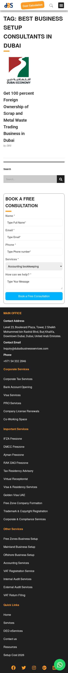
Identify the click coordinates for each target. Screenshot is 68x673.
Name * (10, 216)
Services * (12, 259)
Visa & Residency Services (20, 487)
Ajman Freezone (13, 455)
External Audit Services (17, 587)
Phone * (10, 245)
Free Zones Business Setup (20, 539)
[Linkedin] (54, 667)
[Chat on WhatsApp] (60, 665)
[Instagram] (34, 667)
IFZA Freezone (12, 439)
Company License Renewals (21, 411)
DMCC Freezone (13, 447)
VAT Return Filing (14, 595)
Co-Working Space (15, 419)
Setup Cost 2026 (13, 655)
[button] (61, 5)
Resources (10, 647)
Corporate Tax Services (17, 379)
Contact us (10, 639)
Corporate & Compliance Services (24, 519)
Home (7, 615)
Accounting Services (16, 563)
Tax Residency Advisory (18, 471)
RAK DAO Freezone (15, 463)
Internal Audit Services (17, 579)
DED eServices (13, 631)
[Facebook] (13, 667)
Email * (9, 230)
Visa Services (12, 395)
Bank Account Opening (17, 387)
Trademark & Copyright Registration (25, 511)
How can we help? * (18, 274)
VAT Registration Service (18, 571)
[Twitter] (23, 667)
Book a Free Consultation (34, 296)
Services (8, 623)
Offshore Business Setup (18, 555)
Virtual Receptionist (15, 479)
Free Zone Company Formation (22, 503)
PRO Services (12, 403)
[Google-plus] (44, 667)
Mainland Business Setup (19, 547)
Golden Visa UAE (14, 495)
